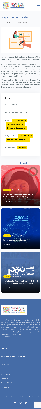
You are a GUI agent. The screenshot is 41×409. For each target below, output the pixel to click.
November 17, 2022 (17, 235)
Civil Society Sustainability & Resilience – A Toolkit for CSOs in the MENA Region (19, 195)
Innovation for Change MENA (18, 140)
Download (22, 147)
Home (3, 370)
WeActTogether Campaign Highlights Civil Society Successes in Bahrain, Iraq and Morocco (21, 282)
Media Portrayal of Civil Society (15, 240)
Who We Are (5, 374)
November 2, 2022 (17, 276)
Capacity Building (19, 120)
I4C (20, 136)
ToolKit (7, 190)
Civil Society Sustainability (16, 128)
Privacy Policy (5, 387)
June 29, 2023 (16, 190)
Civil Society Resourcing (15, 124)
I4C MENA (9, 22)
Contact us (4, 378)
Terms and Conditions (8, 383)
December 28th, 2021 (22, 22)
